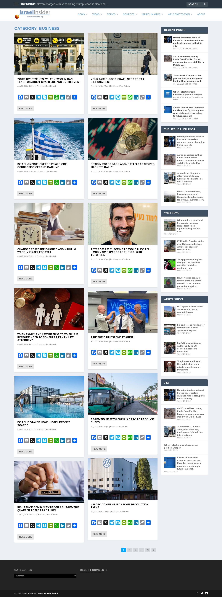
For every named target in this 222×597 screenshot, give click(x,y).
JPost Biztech (50, 86)
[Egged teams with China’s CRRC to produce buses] (123, 394)
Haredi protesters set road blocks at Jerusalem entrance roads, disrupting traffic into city (188, 41)
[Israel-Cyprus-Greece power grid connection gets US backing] (49, 139)
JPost (195, 49)
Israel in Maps (151, 14)
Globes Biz (123, 427)
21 (147, 550)
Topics (111, 14)
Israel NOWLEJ (29, 593)
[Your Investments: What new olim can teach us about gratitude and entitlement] (49, 54)
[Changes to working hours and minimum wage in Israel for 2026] (49, 224)
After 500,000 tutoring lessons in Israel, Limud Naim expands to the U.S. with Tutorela (121, 252)
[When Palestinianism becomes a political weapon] (168, 94)
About (201, 14)
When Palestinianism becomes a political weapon (187, 93)
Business (40, 86)
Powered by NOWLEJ (48, 593)
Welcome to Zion (179, 14)
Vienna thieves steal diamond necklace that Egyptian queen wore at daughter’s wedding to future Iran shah (188, 111)
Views (96, 14)
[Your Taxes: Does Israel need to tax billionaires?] (123, 54)
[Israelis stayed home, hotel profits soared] (49, 397)
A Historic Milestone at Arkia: (112, 337)
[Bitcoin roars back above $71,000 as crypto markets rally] (123, 139)
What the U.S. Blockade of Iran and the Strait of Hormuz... (72, 4)
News (81, 14)
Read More (25, 108)
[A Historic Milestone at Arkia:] (123, 312)
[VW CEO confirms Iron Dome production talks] (123, 479)
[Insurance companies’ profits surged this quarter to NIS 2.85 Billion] (49, 482)
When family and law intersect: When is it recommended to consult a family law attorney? (47, 337)
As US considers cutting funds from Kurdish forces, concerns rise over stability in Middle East (188, 60)
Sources (128, 14)
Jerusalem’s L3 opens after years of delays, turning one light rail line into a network (187, 78)
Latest (175, 100)
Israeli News (198, 97)
